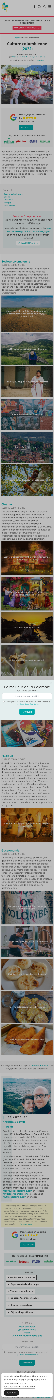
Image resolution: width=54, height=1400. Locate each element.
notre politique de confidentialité (19, 1386)
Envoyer (27, 712)
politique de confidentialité (28, 704)
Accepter (11, 1392)
